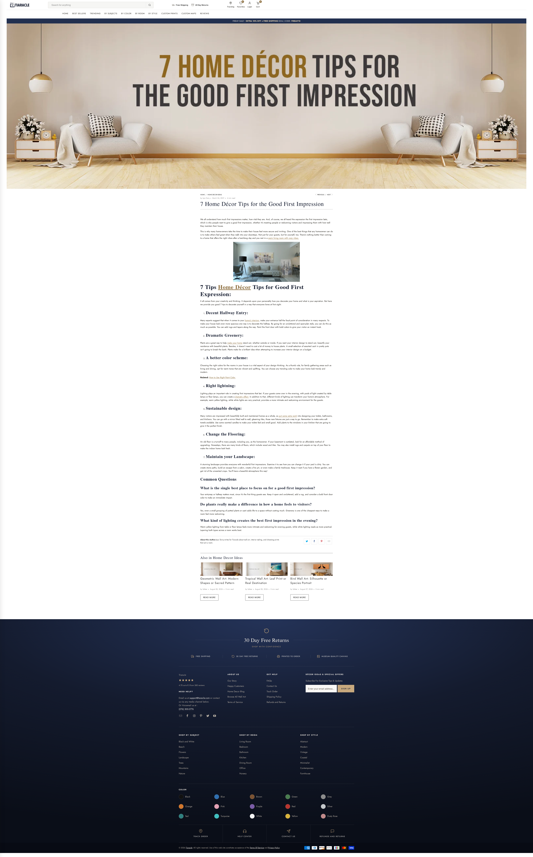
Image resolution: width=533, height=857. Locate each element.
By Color (126, 13)
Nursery (243, 773)
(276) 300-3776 (186, 709)
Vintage (303, 752)
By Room (140, 13)
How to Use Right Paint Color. (222, 377)
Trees (181, 762)
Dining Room (245, 762)
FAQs (269, 680)
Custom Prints (169, 13)
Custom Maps (189, 13)
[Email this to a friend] (329, 541)
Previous (320, 195)
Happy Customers (235, 686)
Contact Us (272, 686)
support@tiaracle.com (200, 698)
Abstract (304, 741)
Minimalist (305, 762)
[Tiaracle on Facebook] (187, 715)
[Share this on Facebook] (314, 541)
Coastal (303, 757)
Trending (95, 13)
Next (329, 195)
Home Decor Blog (235, 691)
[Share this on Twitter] (307, 541)
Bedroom (243, 746)
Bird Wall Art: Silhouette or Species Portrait (308, 581)
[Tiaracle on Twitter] (208, 715)
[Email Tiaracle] (181, 715)
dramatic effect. (242, 396)
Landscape (184, 757)
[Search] (149, 5)
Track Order (272, 691)
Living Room (245, 741)
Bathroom (243, 752)
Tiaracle (189, 847)
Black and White (186, 741)
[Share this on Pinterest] (322, 541)
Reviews (204, 13)
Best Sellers (79, 13)
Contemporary (306, 768)
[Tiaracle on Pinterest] (201, 715)
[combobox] (97, 5)
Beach (181, 746)
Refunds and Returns (276, 702)
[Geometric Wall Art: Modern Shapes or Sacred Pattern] (221, 569)
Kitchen (242, 757)
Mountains (183, 768)
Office (242, 768)
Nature (182, 773)
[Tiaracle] (19, 5)
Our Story (232, 680)
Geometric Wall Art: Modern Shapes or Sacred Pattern (219, 581)
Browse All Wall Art (236, 696)
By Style (153, 13)
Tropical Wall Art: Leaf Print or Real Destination (265, 581)
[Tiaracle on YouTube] (215, 715)
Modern (303, 746)
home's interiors (252, 320)
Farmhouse (305, 773)
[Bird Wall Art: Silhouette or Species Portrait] (311, 569)
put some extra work (288, 415)
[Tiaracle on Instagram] (194, 715)
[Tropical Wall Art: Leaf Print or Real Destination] (266, 569)
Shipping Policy (274, 696)
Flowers (182, 752)
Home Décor (234, 287)
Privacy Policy (274, 847)
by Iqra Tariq (204, 198)
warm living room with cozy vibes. (283, 238)
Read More (209, 597)
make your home (234, 342)
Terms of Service (235, 702)
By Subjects (111, 13)
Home (65, 13)
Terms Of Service (257, 847)
